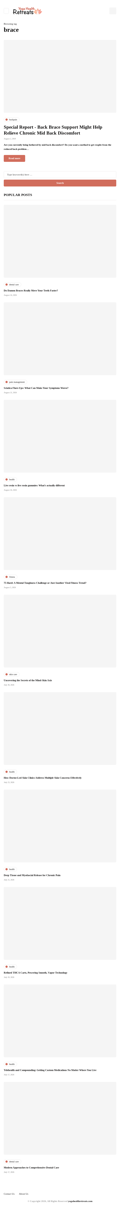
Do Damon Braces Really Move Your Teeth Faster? (31, 290)
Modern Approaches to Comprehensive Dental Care (31, 1167)
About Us (23, 1194)
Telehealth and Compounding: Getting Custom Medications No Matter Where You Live (50, 1070)
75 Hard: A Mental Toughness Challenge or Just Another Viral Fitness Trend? (45, 583)
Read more (14, 158)
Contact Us (9, 1194)
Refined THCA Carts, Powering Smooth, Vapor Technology (35, 972)
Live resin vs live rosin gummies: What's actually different (34, 485)
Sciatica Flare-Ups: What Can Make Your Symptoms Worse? (36, 388)
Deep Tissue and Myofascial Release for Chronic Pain (32, 875)
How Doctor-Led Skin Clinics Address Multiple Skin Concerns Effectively (43, 777)
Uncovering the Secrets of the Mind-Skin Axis (28, 680)
